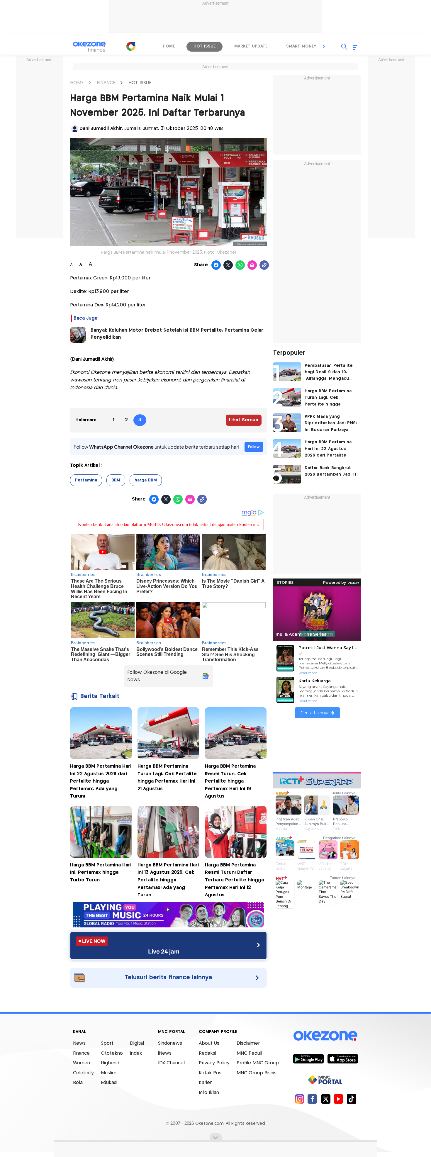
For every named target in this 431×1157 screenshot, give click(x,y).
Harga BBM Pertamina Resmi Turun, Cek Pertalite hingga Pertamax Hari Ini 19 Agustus (230, 781)
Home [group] (169, 46)
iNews (165, 1053)
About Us (209, 1043)
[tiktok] (351, 1099)
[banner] (168, 925)
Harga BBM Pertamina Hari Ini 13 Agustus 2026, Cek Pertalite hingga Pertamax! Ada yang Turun (168, 880)
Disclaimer (248, 1043)
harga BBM (146, 480)
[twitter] (325, 1099)
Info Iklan (209, 1092)
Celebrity (83, 1073)
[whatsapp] (240, 265)
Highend (110, 1063)
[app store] (342, 1058)
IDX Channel (171, 1063)
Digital (137, 1043)
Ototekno (112, 1053)
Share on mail (252, 265)
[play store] (308, 1058)
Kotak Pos (210, 1073)
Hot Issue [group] (205, 46)
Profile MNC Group (258, 1063)
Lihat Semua (243, 420)
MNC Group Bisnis (256, 1073)
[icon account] (74, 128)
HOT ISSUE (139, 83)
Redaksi (207, 1053)
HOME (77, 83)
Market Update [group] (250, 46)
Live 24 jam (163, 951)
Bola (78, 1082)
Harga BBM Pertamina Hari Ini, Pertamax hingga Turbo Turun (100, 872)
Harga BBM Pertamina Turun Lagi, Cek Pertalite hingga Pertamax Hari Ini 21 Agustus (328, 398)
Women (81, 1063)
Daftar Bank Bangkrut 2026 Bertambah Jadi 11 (330, 471)
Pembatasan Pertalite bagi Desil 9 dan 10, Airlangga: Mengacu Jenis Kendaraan (329, 373)
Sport (107, 1043)
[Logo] (130, 46)
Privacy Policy (214, 1063)
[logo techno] (89, 47)
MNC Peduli (249, 1053)
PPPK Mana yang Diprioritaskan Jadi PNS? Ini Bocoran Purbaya (331, 423)
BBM (115, 480)
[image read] (78, 335)
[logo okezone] (325, 1036)
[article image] (287, 371)
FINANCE (106, 83)
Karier (205, 1082)
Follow (254, 447)
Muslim (108, 1073)
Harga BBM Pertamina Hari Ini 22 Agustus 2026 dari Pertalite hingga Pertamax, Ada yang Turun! (100, 781)
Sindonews (170, 1043)
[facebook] (312, 1099)
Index (136, 1053)
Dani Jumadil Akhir (100, 128)
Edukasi (109, 1082)
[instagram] (299, 1099)
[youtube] (338, 1099)
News (79, 1043)
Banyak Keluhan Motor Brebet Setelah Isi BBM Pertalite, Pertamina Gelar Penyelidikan (177, 334)
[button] (324, 46)
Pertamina (86, 480)
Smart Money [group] (301, 46)
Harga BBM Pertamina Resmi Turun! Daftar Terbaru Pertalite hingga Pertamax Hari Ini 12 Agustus (234, 880)
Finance (81, 1053)
